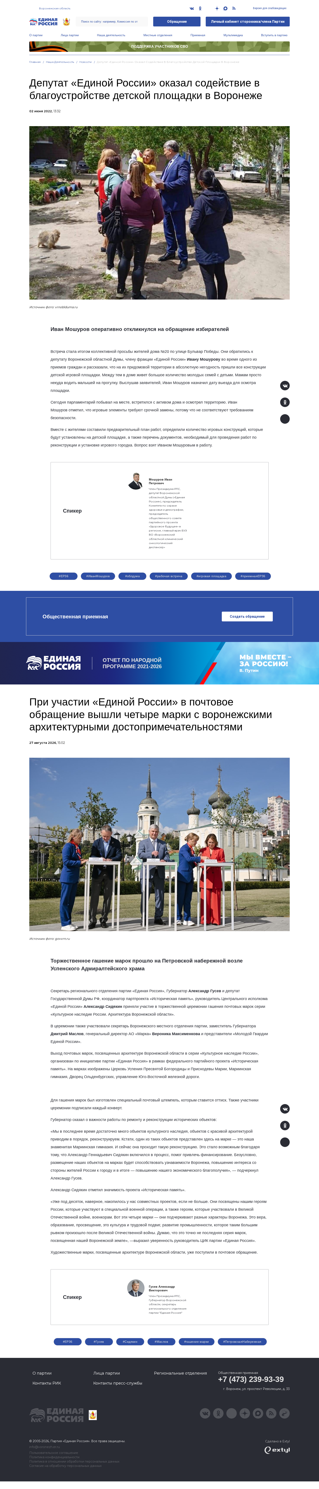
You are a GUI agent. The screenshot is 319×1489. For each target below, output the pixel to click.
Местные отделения (157, 35)
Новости (85, 62)
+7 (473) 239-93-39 (251, 1379)
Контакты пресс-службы (117, 1383)
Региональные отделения (180, 1373)
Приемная (198, 35)
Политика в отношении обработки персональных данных (74, 1461)
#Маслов (161, 1341)
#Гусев (99, 1341)
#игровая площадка (211, 576)
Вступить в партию (274, 35)
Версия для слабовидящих (269, 8)
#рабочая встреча (168, 576)
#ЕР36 (63, 576)
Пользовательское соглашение (53, 1453)
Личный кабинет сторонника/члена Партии (247, 22)
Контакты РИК (47, 1383)
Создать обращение (247, 616)
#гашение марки (196, 1341)
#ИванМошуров (98, 576)
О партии (36, 35)
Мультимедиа (233, 35)
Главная (35, 62)
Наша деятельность (111, 35)
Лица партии (70, 35)
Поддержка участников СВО (159, 46)
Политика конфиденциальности (54, 1457)
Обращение (177, 22)
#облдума (132, 576)
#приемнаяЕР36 (253, 576)
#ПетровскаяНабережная (242, 1341)
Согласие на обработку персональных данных (65, 1466)
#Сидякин (130, 1341)
